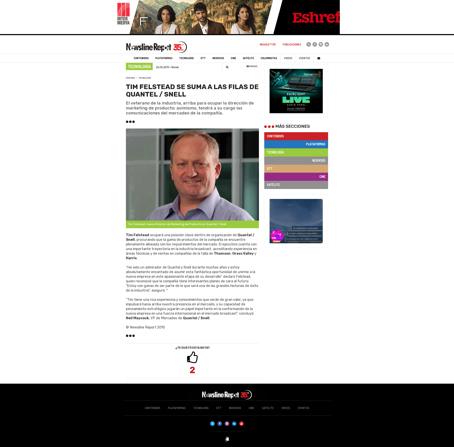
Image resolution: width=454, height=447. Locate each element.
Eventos (304, 58)
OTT (270, 169)
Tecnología (145, 78)
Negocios (318, 160)
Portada (130, 78)
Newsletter (268, 44)
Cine (322, 177)
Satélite (273, 185)
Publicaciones (292, 44)
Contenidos (275, 136)
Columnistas (269, 58)
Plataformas (315, 144)
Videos (288, 58)
